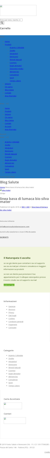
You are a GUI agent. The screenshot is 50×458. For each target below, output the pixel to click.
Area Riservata (10, 96)
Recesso (11, 309)
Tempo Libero (15, 81)
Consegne (12, 327)
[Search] (2, 23)
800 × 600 (25, 207)
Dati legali (12, 315)
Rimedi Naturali (16, 59)
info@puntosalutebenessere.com (14, 226)
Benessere (14, 56)
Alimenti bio (14, 72)
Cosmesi (13, 62)
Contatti (8, 93)
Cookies (11, 318)
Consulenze (14, 75)
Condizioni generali (15, 321)
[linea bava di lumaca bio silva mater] (5, 190)
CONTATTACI (9, 285)
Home (7, 41)
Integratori (14, 53)
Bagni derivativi (16, 66)
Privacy (11, 312)
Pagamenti (12, 324)
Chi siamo (9, 87)
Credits (47, 452)
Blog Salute (9, 90)
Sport (12, 78)
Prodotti (8, 44)
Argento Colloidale (17, 47)
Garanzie (11, 306)
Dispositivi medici (16, 69)
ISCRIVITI (4, 237)
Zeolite (12, 50)
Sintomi (8, 84)
